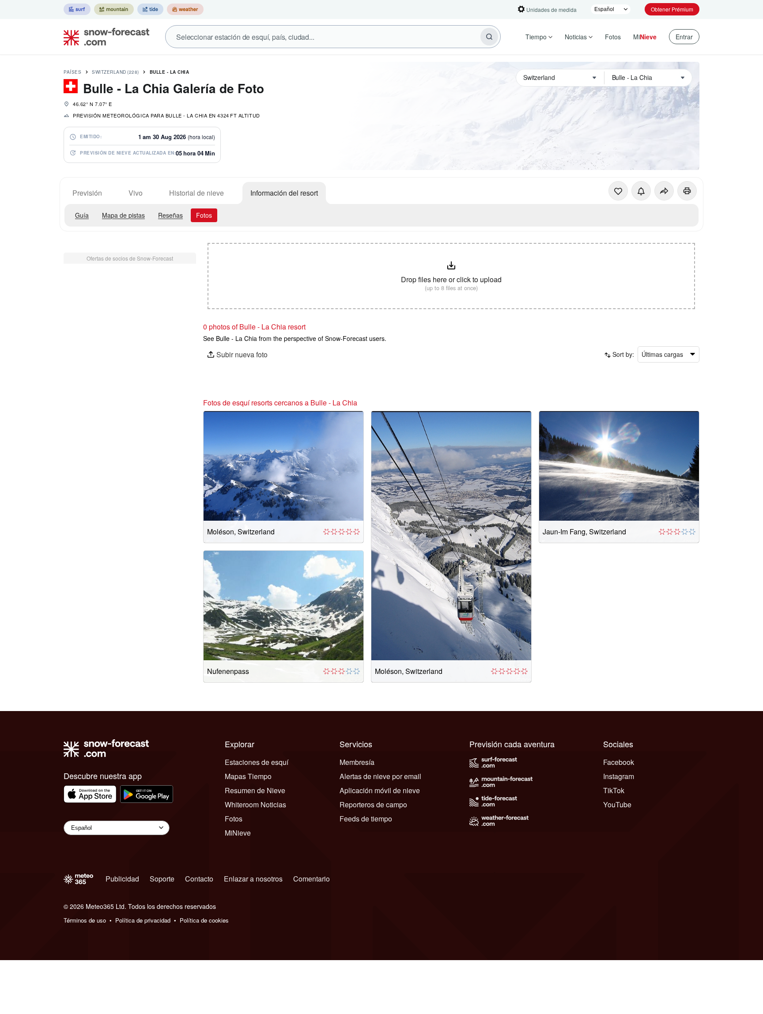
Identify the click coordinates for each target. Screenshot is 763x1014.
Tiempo (536, 36)
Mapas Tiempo (248, 776)
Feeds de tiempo (366, 818)
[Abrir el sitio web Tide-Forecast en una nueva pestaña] (150, 9)
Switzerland (115, 72)
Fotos (613, 36)
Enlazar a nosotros (253, 879)
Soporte (162, 879)
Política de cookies (204, 920)
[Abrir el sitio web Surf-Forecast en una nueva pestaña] (77, 9)
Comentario (311, 879)
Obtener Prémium (672, 9)
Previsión (87, 193)
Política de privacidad (142, 920)
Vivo (135, 193)
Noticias (576, 36)
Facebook (618, 762)
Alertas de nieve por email (380, 776)
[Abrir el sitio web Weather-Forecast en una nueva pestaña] (185, 9)
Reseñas (170, 215)
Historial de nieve (196, 193)
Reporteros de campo (373, 804)
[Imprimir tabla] (687, 191)
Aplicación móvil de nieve (380, 790)
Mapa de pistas (123, 215)
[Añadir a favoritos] (618, 191)
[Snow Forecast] (104, 36)
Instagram (618, 776)
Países (72, 72)
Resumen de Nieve (255, 790)
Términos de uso (85, 920)
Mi (645, 36)
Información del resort (284, 193)
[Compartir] (664, 191)
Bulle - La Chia (169, 72)
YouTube (617, 804)
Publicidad (122, 879)
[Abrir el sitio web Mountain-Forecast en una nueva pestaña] (114, 9)
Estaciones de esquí (256, 762)
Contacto (199, 879)
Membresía (357, 762)
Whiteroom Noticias (255, 804)
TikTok (613, 790)
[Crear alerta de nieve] (641, 191)
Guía (82, 215)
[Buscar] (489, 36)
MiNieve (238, 833)
